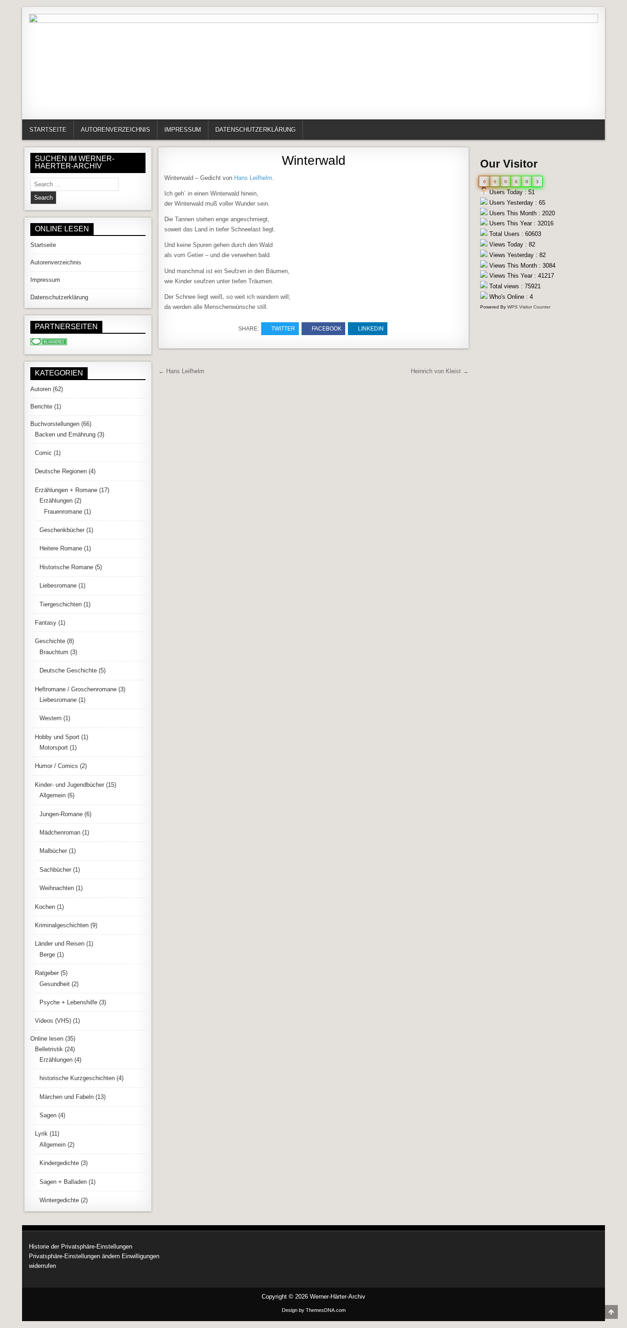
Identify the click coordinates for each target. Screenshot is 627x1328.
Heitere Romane (60, 548)
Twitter (283, 328)
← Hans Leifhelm (181, 371)
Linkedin (371, 328)
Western (50, 718)
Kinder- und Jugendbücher (69, 784)
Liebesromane (58, 585)
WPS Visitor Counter (528, 306)
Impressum (182, 129)
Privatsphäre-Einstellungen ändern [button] (74, 1256)
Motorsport (53, 747)
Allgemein (52, 795)
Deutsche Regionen (61, 471)
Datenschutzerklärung (255, 129)
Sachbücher (55, 869)
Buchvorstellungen (54, 423)
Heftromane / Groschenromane (76, 689)
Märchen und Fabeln (66, 1096)
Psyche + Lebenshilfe (68, 1002)
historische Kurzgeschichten (77, 1078)
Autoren (40, 389)
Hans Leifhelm (253, 177)
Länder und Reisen (59, 943)
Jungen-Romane (61, 814)
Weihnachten (56, 888)
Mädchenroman (59, 832)
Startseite (48, 129)
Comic (43, 452)
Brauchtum (53, 652)
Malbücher (53, 850)
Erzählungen (56, 500)
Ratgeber (47, 972)
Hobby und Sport (57, 737)
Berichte (41, 406)
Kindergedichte (59, 1163)
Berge (47, 954)
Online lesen (46, 1038)
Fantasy (45, 622)
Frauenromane (63, 511)
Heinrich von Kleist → (440, 371)
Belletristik (49, 1049)
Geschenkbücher (61, 530)
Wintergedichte (59, 1200)
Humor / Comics (56, 765)
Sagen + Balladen (63, 1181)
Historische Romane (66, 567)
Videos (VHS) (53, 1020)
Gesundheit (54, 984)
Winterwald (314, 160)
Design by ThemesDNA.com (314, 1310)
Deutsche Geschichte (68, 670)
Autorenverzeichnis (115, 129)
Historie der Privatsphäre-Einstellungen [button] (80, 1246)
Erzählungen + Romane (66, 490)
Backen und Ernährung (65, 434)
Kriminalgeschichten (62, 925)
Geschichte (50, 641)
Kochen (45, 906)
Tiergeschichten (60, 604)
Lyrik (41, 1133)
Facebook (326, 328)
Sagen (47, 1115)
